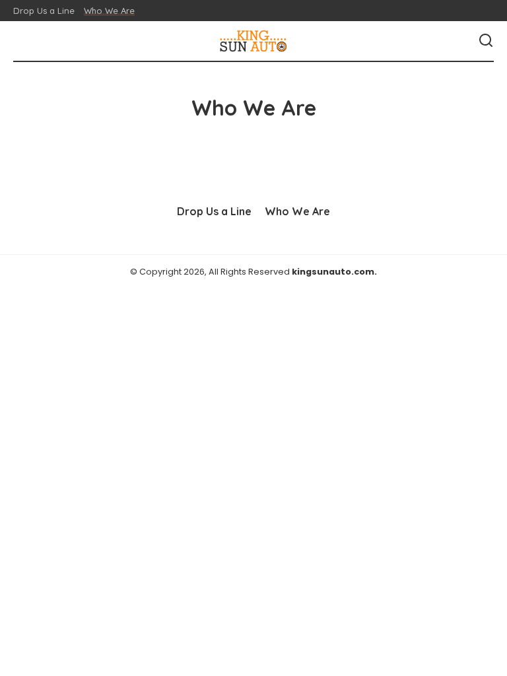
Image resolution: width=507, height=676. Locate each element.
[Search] (486, 41)
